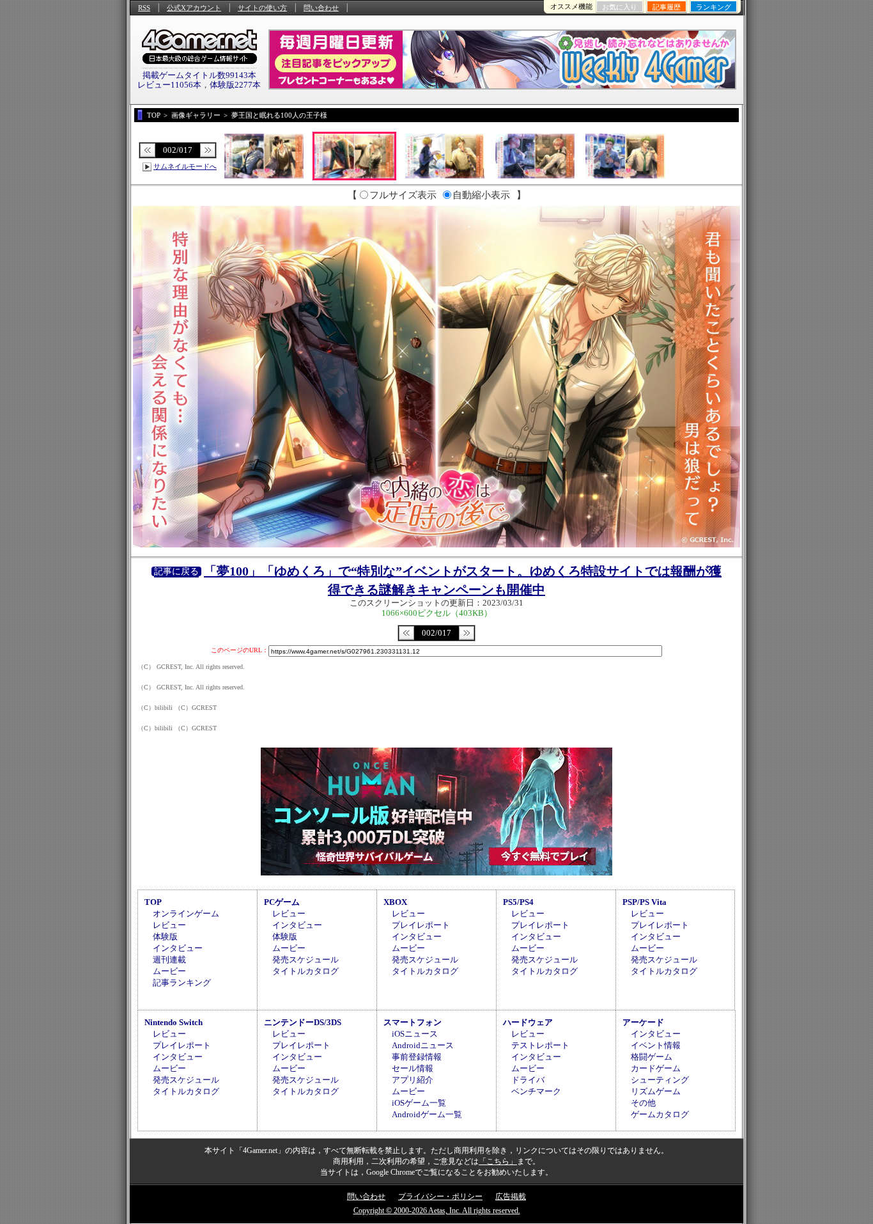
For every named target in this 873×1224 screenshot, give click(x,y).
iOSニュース (415, 1034)
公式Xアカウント (194, 8)
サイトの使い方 (262, 8)
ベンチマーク (536, 1091)
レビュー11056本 (169, 85)
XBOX (395, 902)
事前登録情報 (417, 1057)
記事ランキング (182, 982)
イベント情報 (656, 1045)
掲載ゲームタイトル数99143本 (199, 75)
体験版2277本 (235, 85)
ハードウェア (528, 1022)
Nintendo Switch (173, 1022)
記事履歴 (667, 7)
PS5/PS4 (518, 902)
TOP (153, 902)
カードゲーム (656, 1068)
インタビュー (178, 948)
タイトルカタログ (305, 971)
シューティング (660, 1080)
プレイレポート (421, 925)
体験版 (165, 936)
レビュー (169, 925)
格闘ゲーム (651, 1057)
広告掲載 (510, 1196)
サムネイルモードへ (185, 166)
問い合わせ (321, 8)
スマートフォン (412, 1022)
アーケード (643, 1022)
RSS (144, 8)
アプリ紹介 (412, 1080)
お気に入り (619, 7)
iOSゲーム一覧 (419, 1103)
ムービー (169, 971)
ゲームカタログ (660, 1114)
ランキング (713, 7)
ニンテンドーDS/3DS (302, 1022)
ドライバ (528, 1080)
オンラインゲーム (186, 913)
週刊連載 (169, 959)
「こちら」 (498, 1161)
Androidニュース (423, 1045)
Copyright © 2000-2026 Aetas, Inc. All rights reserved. (436, 1210)
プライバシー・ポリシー (440, 1196)
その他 (643, 1103)
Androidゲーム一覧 (427, 1114)
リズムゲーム (656, 1091)
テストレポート (540, 1045)
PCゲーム (282, 902)
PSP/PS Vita (644, 902)
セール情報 (412, 1068)
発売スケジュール (305, 959)
